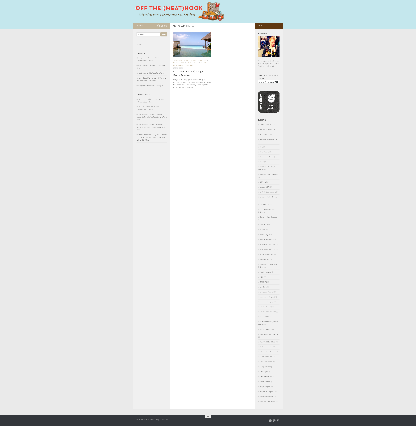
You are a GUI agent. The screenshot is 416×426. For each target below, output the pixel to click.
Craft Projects (264, 204)
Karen (140, 99)
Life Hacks (263, 287)
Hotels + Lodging (192, 63)
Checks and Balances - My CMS (148, 135)
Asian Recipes (264, 152)
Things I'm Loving (266, 367)
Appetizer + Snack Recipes (268, 139)
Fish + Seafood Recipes (267, 245)
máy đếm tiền (143, 114)
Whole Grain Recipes (267, 397)
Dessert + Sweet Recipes (268, 217)
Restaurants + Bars (266, 347)
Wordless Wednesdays (267, 402)
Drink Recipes (264, 225)
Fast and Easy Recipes (267, 240)
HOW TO (263, 277)
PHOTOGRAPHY (178, 65)
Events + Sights (179, 63)
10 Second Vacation (180, 60)
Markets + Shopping (266, 302)
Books (262, 162)
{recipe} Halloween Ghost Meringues (150, 86)
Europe (262, 230)
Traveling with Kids (266, 377)
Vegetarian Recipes (266, 392)
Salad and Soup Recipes (268, 352)
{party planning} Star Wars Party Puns (151, 73)
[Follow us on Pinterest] (162, 25)
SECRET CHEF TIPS (266, 357)
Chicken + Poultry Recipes (268, 197)
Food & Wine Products (267, 249)
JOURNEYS (203, 63)
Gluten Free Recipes (266, 254)
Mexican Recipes (265, 307)
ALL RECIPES (264, 134)
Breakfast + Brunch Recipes (269, 174)
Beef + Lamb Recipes (267, 157)
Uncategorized (265, 382)
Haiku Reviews (265, 259)
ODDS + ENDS (264, 317)
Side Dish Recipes (266, 362)
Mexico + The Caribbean (268, 312)
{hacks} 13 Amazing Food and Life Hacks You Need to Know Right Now (151, 117)
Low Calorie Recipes (266, 292)
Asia (261, 147)
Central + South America (268, 192)
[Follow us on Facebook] (158, 25)
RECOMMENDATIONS (267, 342)
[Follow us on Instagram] (165, 25)
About (140, 44)
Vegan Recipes (265, 387)
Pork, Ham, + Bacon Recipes (269, 334)
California (263, 182)
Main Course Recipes (267, 297)
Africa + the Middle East (198, 60)
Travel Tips (189, 65)
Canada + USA (264, 187)
